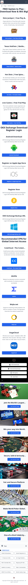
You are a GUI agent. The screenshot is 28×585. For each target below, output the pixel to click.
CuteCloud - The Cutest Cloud (14, 248)
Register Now (14, 189)
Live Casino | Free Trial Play (14, 103)
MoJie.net (14, 304)
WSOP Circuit (11, 5)
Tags (5, 5)
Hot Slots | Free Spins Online (14, 74)
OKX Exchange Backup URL (14, 216)
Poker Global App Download (17, 580)
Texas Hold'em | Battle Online (14, 46)
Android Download (14, 137)
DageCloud (14, 332)
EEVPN (14, 276)
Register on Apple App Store (14, 163)
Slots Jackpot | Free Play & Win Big (14, 18)
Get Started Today (14, 407)
